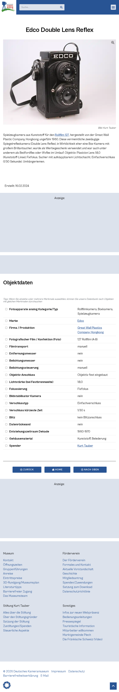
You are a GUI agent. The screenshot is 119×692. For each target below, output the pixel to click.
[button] (113, 7)
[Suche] (61, 7)
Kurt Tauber (85, 445)
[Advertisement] (59, 227)
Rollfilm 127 (62, 135)
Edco (80, 321)
